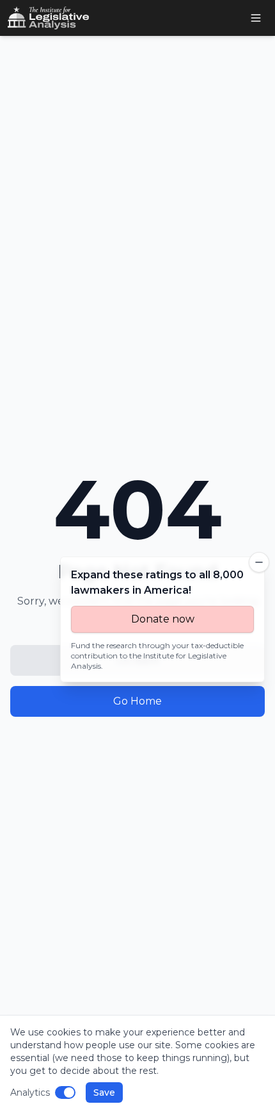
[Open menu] (255, 17)
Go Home (137, 701)
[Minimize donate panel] (259, 562)
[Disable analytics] (65, 1092)
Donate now (162, 619)
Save (104, 1092)
